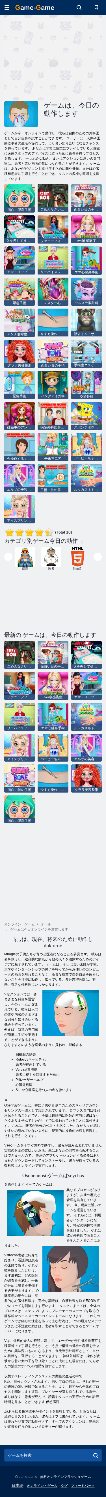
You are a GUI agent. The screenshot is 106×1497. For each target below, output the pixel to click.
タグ (64, 1486)
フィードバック (83, 1486)
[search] (96, 1455)
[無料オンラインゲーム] (35, 7)
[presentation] (8, 557)
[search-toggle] (79, 7)
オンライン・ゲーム (42, 1486)
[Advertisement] (52, 57)
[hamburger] (6, 7)
